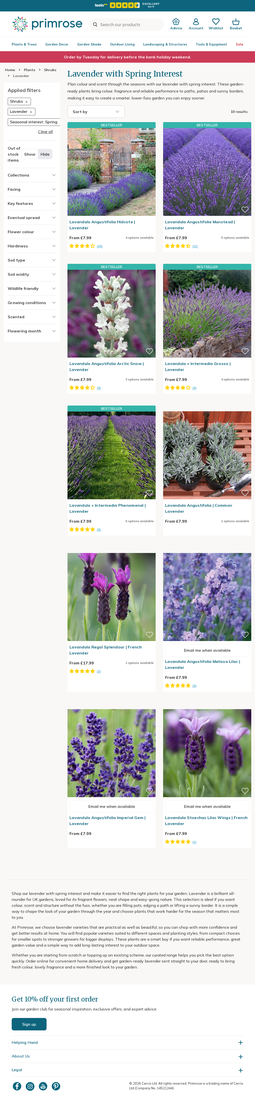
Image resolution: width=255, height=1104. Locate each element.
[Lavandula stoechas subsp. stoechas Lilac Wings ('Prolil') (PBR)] (207, 706)
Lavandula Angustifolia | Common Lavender (198, 508)
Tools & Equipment (211, 44)
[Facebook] (18, 1086)
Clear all (45, 131)
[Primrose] (48, 24)
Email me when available (207, 650)
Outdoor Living (122, 44)
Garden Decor (56, 44)
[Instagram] (31, 1086)
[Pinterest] (57, 1086)
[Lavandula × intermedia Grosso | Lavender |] (207, 314)
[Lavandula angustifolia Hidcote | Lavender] (111, 172)
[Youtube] (44, 1086)
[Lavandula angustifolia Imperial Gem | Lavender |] (111, 706)
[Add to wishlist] (149, 209)
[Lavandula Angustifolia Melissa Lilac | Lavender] (207, 550)
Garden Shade (89, 44)
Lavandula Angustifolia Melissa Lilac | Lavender (202, 664)
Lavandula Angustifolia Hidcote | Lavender (102, 224)
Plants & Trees (24, 44)
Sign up (29, 1024)
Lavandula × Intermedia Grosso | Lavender (198, 366)
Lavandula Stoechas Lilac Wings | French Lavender (206, 820)
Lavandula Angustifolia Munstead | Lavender (200, 224)
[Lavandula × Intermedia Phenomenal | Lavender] (111, 455)
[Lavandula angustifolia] (207, 408)
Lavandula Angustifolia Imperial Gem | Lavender (107, 820)
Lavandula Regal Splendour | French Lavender (105, 649)
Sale (239, 44)
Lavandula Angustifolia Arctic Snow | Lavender (106, 366)
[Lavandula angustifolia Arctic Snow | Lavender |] (111, 314)
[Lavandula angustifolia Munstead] (207, 172)
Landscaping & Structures (165, 44)
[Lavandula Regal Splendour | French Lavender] (111, 550)
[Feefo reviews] (127, 5)
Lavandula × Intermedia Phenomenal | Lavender (107, 508)
